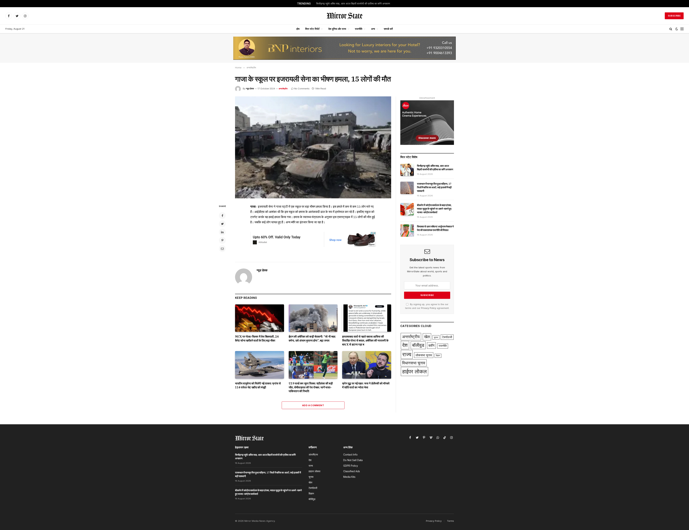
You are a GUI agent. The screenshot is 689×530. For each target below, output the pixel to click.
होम (297, 28)
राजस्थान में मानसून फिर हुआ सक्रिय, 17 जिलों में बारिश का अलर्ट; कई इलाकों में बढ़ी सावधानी (353, 3)
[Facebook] (222, 215)
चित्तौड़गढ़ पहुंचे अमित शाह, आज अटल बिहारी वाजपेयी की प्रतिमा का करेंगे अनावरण (435, 167)
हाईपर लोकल (414, 371)
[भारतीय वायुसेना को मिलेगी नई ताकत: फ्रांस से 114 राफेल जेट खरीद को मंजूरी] (259, 365)
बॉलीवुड (418, 345)
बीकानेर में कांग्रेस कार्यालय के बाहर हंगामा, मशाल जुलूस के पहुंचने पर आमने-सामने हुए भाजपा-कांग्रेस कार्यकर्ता (434, 209)
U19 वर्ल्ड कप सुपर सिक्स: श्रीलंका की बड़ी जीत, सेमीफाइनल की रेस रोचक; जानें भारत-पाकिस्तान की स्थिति (311, 387)
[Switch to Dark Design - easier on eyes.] (676, 28)
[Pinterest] (222, 240)
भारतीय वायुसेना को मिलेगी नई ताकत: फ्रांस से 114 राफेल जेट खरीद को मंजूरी (258, 385)
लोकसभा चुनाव (424, 355)
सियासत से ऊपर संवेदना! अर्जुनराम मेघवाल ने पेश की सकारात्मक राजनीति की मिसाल (435, 228)
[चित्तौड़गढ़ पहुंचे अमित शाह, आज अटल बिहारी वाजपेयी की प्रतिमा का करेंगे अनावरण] (407, 170)
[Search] (671, 29)
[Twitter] (222, 223)
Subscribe (674, 15)
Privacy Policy (428, 308)
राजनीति (358, 28)
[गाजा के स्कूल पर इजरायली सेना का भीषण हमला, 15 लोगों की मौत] (313, 147)
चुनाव (436, 337)
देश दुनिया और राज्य (337, 28)
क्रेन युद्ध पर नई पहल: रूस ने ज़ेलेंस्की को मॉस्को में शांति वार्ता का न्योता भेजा (365, 385)
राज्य (406, 354)
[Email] (222, 248)
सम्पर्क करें (388, 28)
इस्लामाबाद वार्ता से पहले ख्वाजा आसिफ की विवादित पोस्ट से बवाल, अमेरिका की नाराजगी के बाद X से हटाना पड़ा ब (365, 340)
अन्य (373, 28)
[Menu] (682, 29)
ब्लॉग (431, 345)
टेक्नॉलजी (447, 337)
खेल (427, 336)
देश (405, 345)
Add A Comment (313, 405)
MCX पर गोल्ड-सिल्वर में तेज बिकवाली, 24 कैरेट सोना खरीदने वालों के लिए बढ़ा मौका (256, 338)
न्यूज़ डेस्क (250, 88)
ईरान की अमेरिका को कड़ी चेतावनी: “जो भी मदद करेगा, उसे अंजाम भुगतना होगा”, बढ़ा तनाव (312, 338)
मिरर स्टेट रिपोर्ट (312, 28)
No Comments (302, 88)
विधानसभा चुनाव (413, 363)
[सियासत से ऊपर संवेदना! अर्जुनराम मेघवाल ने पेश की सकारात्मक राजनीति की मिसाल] (407, 230)
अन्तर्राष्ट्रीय (283, 88)
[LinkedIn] (222, 232)
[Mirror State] (344, 16)
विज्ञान (438, 355)
